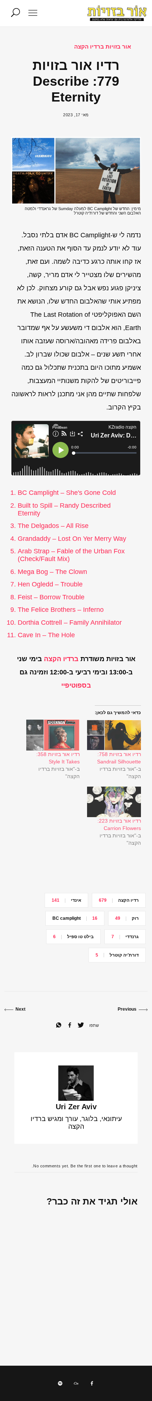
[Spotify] (60, 1383)
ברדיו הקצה (61, 659)
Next (20, 1009)
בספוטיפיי (76, 685)
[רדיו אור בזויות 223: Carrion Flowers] (114, 802)
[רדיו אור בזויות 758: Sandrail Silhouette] (114, 735)
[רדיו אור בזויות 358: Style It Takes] (53, 735)
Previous (127, 1009)
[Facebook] (92, 1383)
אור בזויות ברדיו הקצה (102, 46)
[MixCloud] (76, 1383)
